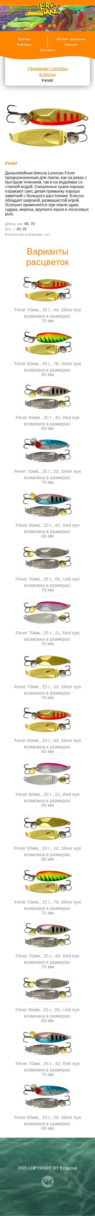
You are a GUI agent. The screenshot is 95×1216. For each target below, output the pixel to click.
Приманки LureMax (48, 68)
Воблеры (24, 44)
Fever (47, 80)
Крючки (24, 39)
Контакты (47, 50)
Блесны (71, 44)
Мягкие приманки (71, 39)
